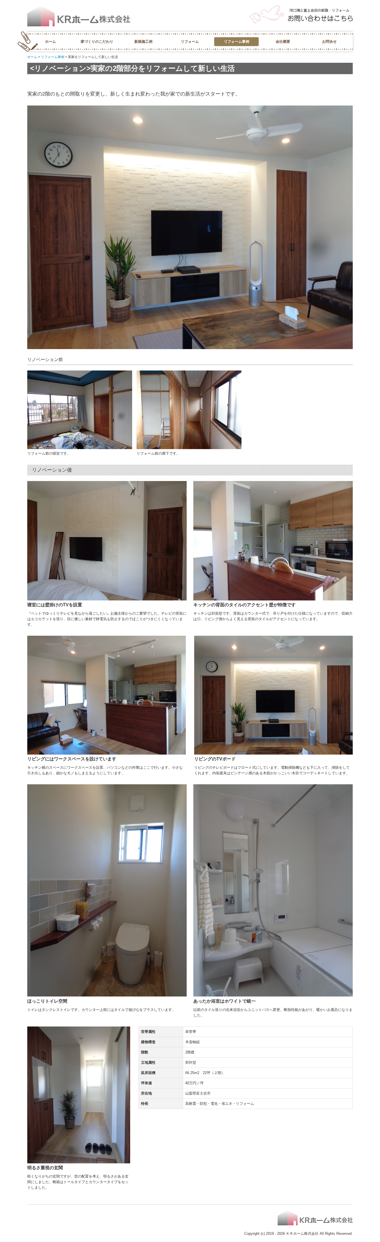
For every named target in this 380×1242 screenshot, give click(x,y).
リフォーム (190, 41)
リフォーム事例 (236, 41)
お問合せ (329, 41)
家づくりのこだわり (97, 41)
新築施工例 (143, 41)
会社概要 (283, 41)
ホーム (50, 41)
